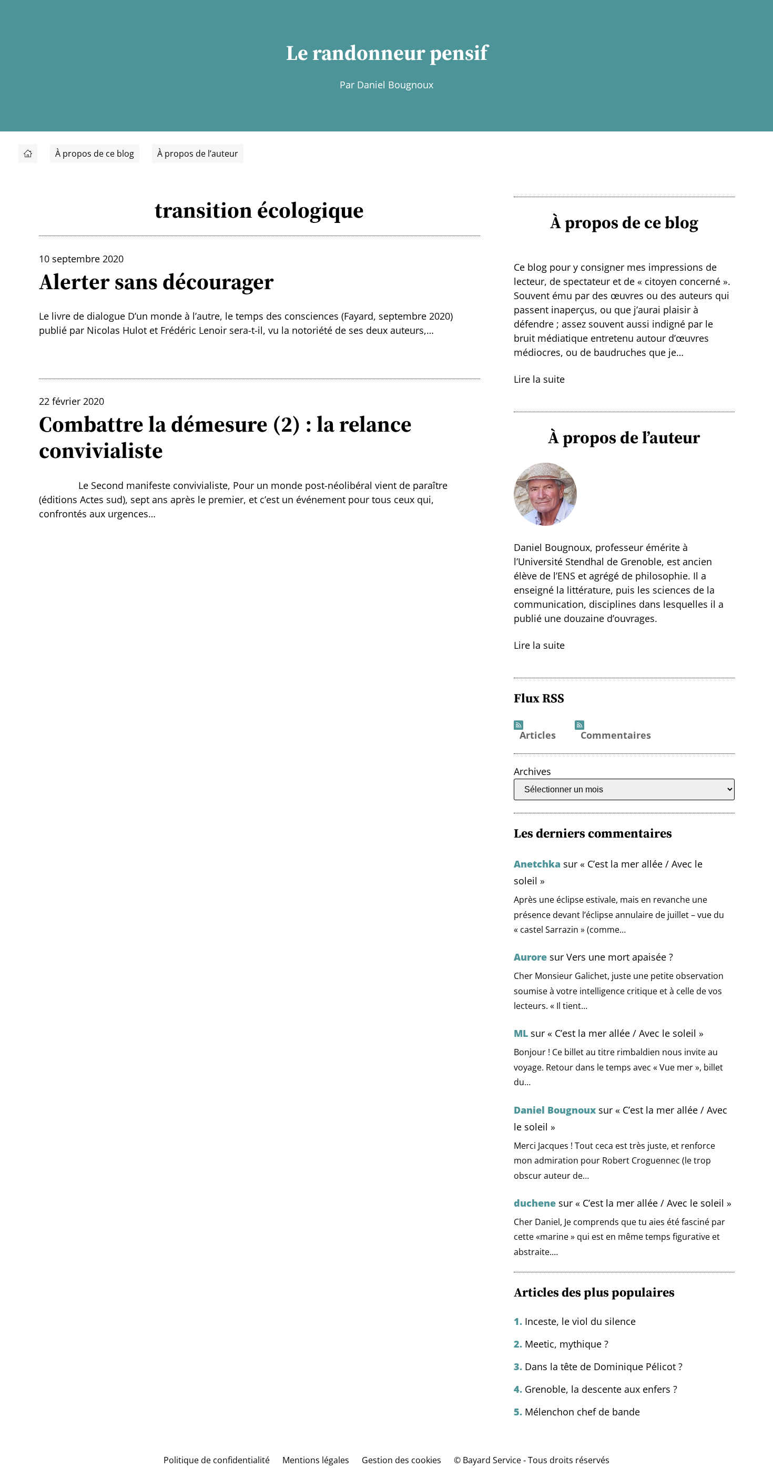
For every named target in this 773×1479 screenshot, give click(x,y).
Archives (532, 771)
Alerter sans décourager (156, 281)
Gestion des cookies (401, 1460)
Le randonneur (355, 52)
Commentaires (616, 735)
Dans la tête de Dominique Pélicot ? (604, 1366)
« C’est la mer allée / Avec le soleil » (625, 1033)
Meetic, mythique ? (566, 1344)
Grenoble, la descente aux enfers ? (601, 1389)
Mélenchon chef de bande (582, 1411)
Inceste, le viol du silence (580, 1321)
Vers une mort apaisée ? (619, 957)
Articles (538, 735)
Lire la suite (539, 379)
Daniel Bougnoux (555, 1110)
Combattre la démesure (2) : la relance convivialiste (225, 437)
